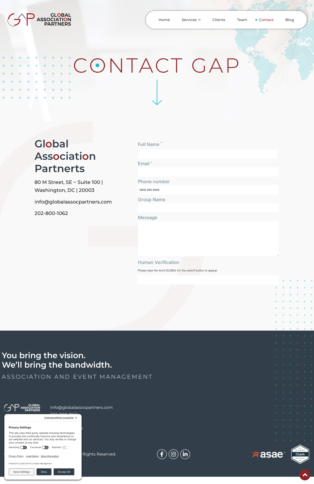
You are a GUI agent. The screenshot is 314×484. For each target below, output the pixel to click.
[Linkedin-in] (185, 454)
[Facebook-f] (162, 454)
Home (164, 20)
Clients (218, 20)
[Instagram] (173, 454)
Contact (266, 20)
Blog (289, 20)
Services (189, 20)
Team (242, 20)
